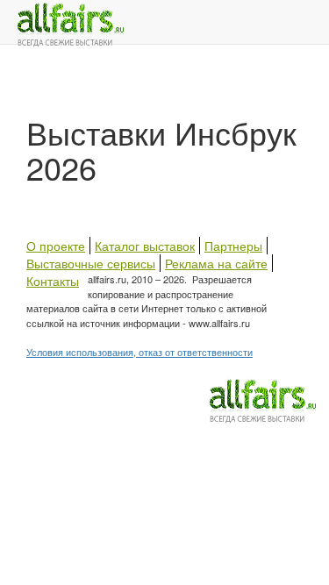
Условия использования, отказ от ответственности (139, 352)
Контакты (52, 280)
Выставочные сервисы (90, 263)
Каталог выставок (145, 245)
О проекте (55, 245)
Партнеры (233, 245)
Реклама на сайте (216, 263)
